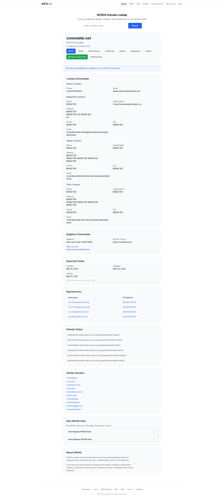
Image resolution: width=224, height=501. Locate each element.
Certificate (109, 51)
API (116, 489)
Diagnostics (135, 51)
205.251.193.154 (129, 312)
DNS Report (106, 489)
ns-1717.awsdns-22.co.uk (79, 307)
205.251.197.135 (129, 302)
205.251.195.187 (129, 316)
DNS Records (94, 51)
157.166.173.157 (83, 46)
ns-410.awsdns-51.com (78, 312)
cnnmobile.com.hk (74, 392)
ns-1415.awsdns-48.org (78, 302)
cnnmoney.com (73, 385)
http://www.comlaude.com (78, 249)
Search (135, 25)
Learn (95, 489)
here (118, 68)
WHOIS (124, 4)
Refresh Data (96, 57)
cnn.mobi (70, 388)
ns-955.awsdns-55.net (78, 316)
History (148, 51)
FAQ (122, 489)
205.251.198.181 (129, 307)
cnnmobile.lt (71, 378)
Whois (71, 51)
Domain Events (157, 4)
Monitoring (170, 4)
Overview (86, 489)
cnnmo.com (71, 395)
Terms (130, 489)
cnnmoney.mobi (73, 409)
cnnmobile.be (72, 399)
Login (180, 4)
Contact (138, 489)
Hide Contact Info (78, 57)
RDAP (132, 4)
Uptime (146, 4)
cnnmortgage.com (74, 406)
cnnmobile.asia (72, 402)
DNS (138, 4)
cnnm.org (70, 381)
